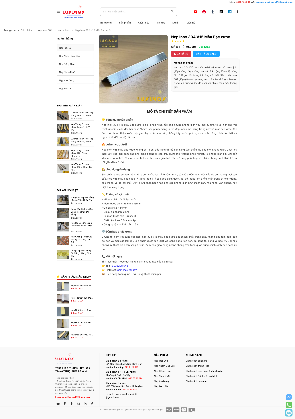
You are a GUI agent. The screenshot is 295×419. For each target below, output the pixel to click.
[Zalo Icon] (289, 413)
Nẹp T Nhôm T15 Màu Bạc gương (82, 298)
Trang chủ (106, 22)
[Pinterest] (204, 12)
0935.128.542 (120, 265)
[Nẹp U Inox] (63, 287)
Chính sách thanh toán (197, 365)
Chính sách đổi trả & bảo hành (202, 376)
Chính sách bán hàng (196, 360)
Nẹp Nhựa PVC (67, 72)
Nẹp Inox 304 (44, 30)
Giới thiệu (143, 22)
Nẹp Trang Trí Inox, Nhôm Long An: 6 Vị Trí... (80, 127)
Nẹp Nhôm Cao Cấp (69, 56)
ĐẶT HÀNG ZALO (206, 53)
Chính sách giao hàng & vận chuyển (204, 371)
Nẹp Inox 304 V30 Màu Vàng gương (82, 334)
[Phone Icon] (289, 405)
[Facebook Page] (237, 12)
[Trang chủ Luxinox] (74, 12)
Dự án (175, 22)
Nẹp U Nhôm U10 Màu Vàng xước (82, 310)
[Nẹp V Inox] (63, 336)
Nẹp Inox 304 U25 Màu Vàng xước (82, 285)
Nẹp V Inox (64, 30)
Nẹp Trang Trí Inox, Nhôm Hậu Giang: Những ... (80, 153)
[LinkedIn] (230, 12)
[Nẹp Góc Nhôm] (63, 324)
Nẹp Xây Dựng (66, 80)
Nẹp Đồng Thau (67, 64)
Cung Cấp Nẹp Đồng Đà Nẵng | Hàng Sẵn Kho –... (81, 253)
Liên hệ (191, 22)
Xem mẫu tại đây (127, 269)
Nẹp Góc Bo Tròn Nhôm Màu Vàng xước (82, 322)
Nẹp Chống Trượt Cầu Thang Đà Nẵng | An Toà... (81, 239)
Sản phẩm (26, 30)
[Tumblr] (213, 12)
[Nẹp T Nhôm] (63, 299)
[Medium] (221, 12)
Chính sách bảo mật (196, 381)
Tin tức (161, 22)
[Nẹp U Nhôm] (63, 311)
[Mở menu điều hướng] (58, 12)
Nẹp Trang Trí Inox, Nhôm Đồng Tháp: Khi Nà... (81, 167)
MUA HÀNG (181, 53)
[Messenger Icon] (289, 397)
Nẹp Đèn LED (66, 88)
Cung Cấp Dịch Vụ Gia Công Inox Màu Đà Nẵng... (82, 212)
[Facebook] (92, 404)
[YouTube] (195, 12)
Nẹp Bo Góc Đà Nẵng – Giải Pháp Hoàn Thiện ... (82, 226)
